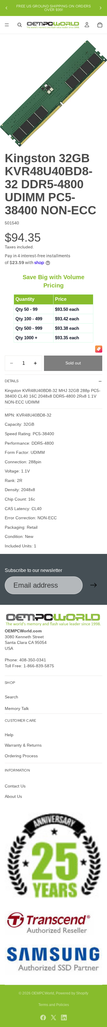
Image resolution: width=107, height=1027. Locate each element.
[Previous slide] (6, 8)
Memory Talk (17, 708)
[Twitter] (53, 1017)
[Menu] (7, 25)
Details (11, 381)
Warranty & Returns (23, 745)
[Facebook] (43, 1017)
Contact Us (15, 786)
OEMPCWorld (43, 993)
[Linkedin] (63, 1017)
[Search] (19, 24)
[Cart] (99, 24)
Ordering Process (21, 755)
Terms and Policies (53, 1005)
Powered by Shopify (72, 993)
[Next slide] (100, 8)
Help (9, 734)
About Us (13, 796)
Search (11, 697)
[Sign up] (93, 585)
